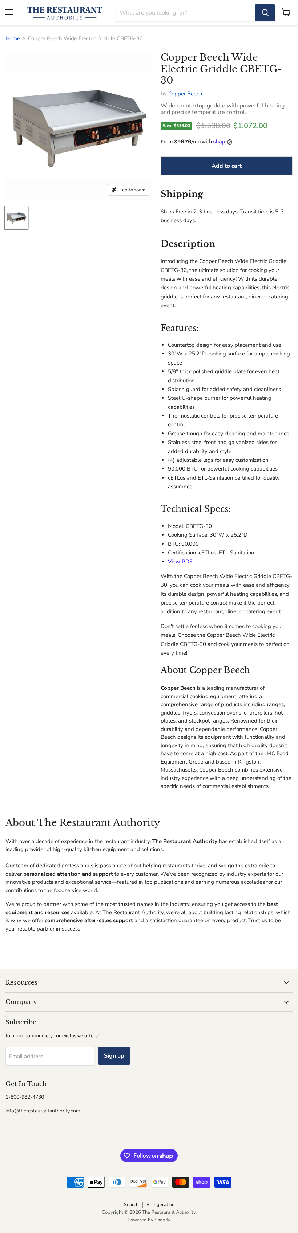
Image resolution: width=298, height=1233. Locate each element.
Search (131, 1204)
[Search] (265, 12)
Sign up (114, 1056)
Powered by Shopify (149, 1220)
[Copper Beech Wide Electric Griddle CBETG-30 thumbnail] (16, 217)
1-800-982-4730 (24, 1097)
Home (12, 39)
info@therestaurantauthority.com (42, 1110)
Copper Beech (185, 93)
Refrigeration (160, 1204)
